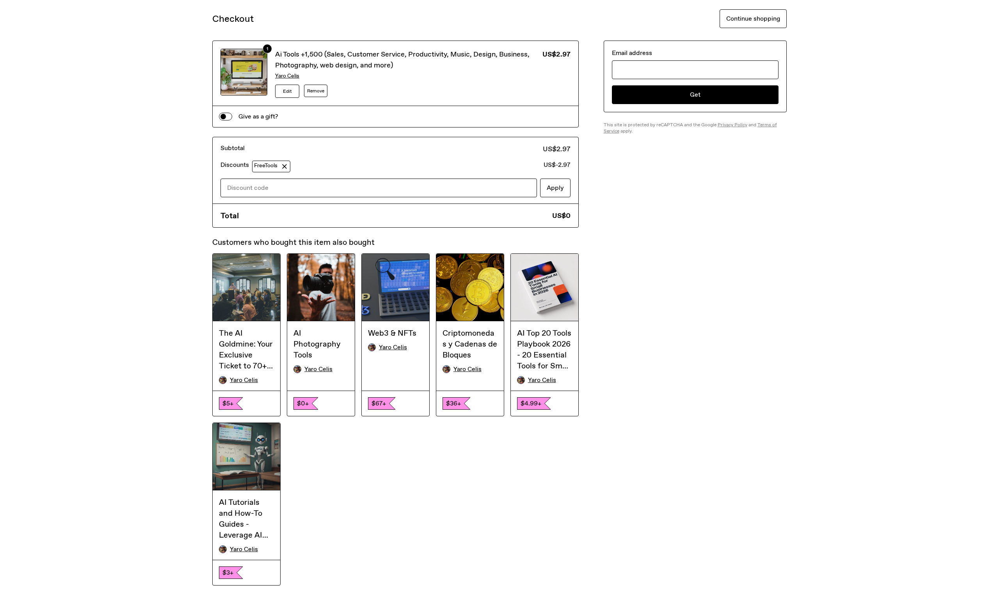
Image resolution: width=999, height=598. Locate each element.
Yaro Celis (287, 76)
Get (695, 94)
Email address (632, 53)
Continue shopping (753, 18)
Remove (315, 91)
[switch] (225, 116)
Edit (287, 91)
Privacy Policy (732, 124)
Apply (555, 187)
